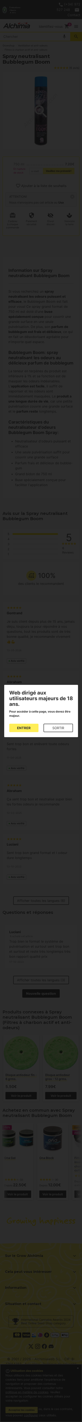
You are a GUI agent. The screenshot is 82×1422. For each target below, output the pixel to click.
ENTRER (24, 728)
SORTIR (58, 728)
